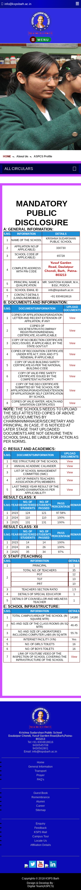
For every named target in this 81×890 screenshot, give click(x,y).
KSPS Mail (40, 832)
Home (7, 156)
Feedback (40, 827)
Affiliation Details (40, 845)
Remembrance (41, 797)
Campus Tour (40, 836)
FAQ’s (40, 779)
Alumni (40, 801)
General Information (40, 766)
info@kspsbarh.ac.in (44, 751)
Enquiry (40, 823)
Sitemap (41, 810)
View (72, 318)
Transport (40, 771)
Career (40, 805)
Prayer (40, 775)
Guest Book (41, 793)
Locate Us (40, 840)
